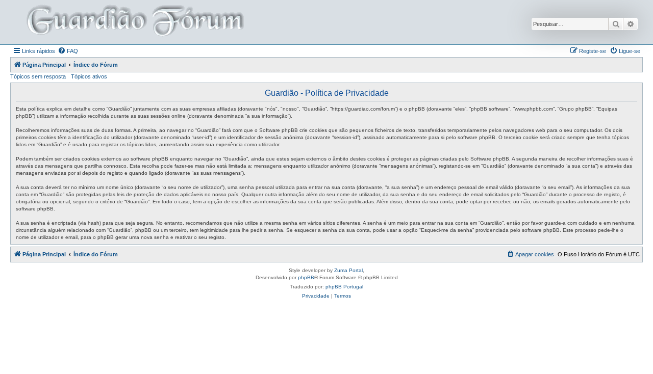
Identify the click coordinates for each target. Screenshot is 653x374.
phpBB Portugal (344, 286)
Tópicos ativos (89, 76)
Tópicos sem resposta (38, 76)
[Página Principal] (134, 22)
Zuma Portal (348, 270)
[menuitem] (68, 51)
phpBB (306, 277)
